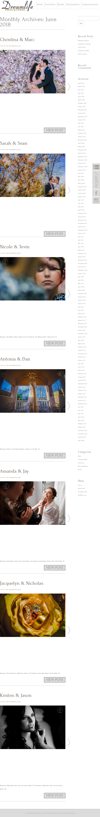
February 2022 (82, 103)
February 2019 (82, 187)
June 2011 (81, 410)
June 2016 (81, 280)
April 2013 (81, 367)
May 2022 (81, 93)
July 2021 (81, 123)
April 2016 (81, 287)
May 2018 (81, 207)
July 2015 (81, 307)
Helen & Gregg (82, 54)
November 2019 (82, 160)
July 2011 (81, 407)
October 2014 (82, 330)
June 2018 (81, 203)
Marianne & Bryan (83, 40)
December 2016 (82, 260)
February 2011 (82, 424)
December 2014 (82, 323)
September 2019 (82, 166)
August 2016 (82, 273)
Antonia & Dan (15, 359)
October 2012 (82, 380)
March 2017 (81, 250)
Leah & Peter (82, 47)
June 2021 (81, 126)
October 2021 (82, 113)
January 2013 (82, 377)
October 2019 (82, 163)
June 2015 (81, 310)
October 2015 (82, 300)
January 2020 (82, 153)
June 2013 (81, 364)
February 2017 (82, 253)
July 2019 (81, 173)
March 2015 (81, 313)
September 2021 (82, 116)
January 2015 (82, 320)
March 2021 (81, 130)
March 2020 (81, 146)
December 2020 (82, 140)
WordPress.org (82, 495)
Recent (61, 5)
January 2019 (82, 190)
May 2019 (81, 176)
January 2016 (82, 297)
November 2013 (82, 354)
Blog (7, 46)
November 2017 (82, 223)
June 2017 (81, 240)
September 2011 (82, 404)
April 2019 (81, 180)
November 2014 (82, 327)
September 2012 (82, 384)
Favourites (50, 5)
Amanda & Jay (14, 471)
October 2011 (82, 400)
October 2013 (82, 357)
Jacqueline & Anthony (84, 44)
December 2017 (82, 220)
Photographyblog (13, 46)
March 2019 (81, 183)
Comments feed (82, 492)
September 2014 (82, 333)
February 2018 (82, 213)
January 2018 (82, 217)
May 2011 (81, 414)
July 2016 (81, 277)
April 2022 (81, 96)
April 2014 (81, 340)
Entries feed (81, 488)
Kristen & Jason (16, 695)
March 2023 (81, 86)
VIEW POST (54, 130)
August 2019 (82, 170)
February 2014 (82, 347)
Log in (80, 485)
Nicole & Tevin (15, 247)
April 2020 (81, 143)
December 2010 (82, 430)
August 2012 (82, 387)
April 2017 (81, 247)
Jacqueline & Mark (83, 50)
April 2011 (81, 417)
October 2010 (82, 437)
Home (40, 5)
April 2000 (81, 440)
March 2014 (81, 344)
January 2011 (82, 427)
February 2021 (82, 133)
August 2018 (82, 197)
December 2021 (82, 110)
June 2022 (81, 90)
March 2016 (81, 290)
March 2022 (81, 100)
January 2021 (82, 136)
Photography (73, 5)
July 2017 (81, 237)
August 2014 (82, 337)
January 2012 (82, 394)
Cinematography (90, 5)
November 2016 (82, 263)
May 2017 (81, 243)
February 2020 (82, 150)
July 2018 (81, 200)
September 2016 (82, 270)
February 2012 (82, 390)
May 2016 (81, 283)
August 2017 (82, 233)
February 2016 (82, 293)
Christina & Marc (17, 39)
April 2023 (81, 83)
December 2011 (82, 397)
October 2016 (82, 267)
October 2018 (82, 193)
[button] (68, 86)
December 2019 (82, 156)
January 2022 (82, 106)
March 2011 (81, 420)
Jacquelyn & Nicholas (21, 583)
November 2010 (82, 434)
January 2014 (82, 350)
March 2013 (81, 370)
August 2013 (82, 360)
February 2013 (82, 374)
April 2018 (81, 210)
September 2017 (82, 230)
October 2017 (82, 227)
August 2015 (82, 303)
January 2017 (82, 257)
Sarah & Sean (13, 143)
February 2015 (82, 317)
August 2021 (82, 120)
